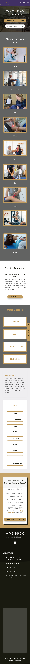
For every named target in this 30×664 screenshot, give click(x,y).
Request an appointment (15, 20)
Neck (15, 413)
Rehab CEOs (16, 658)
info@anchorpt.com (12, 563)
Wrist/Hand (18, 438)
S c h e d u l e (28, 332)
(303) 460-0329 (10, 567)
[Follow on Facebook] (15, 542)
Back (15, 426)
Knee (15, 450)
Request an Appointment (15, 519)
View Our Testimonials (15, 26)
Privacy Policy (17, 660)
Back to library (15, 296)
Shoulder (17, 419)
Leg (15, 457)
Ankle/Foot (18, 463)
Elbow (16, 432)
